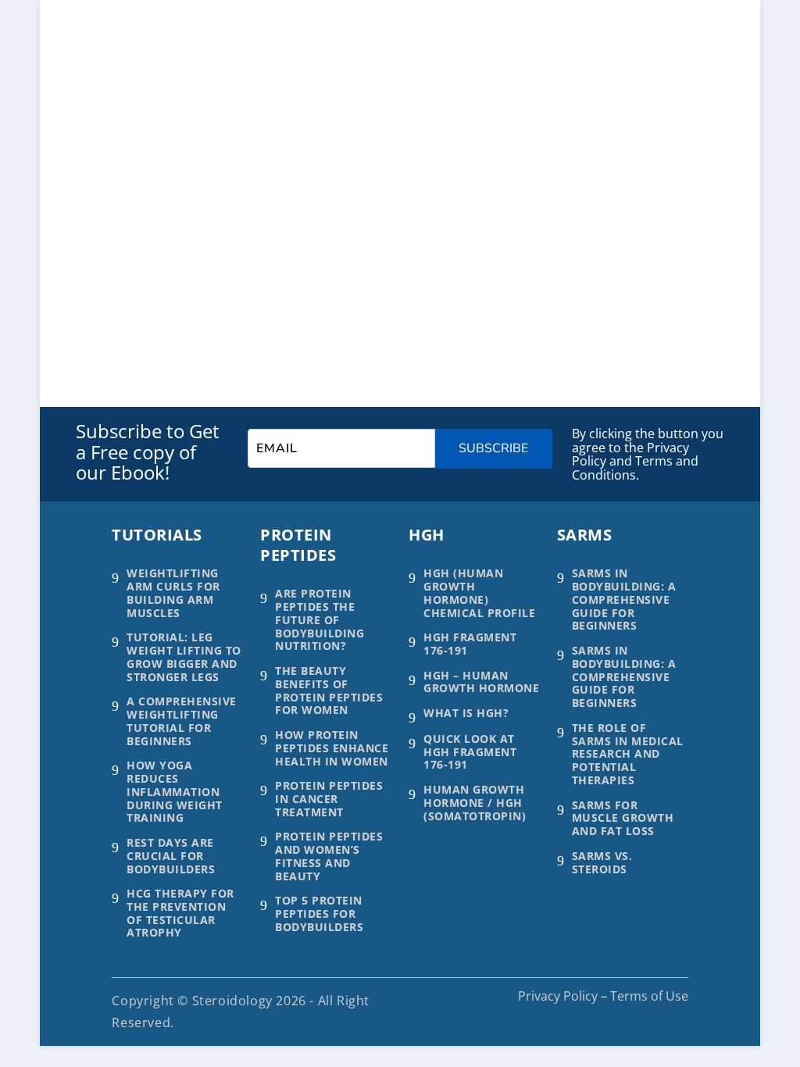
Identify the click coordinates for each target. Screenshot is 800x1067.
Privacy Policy (558, 996)
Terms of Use (649, 996)
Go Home (169, 263)
